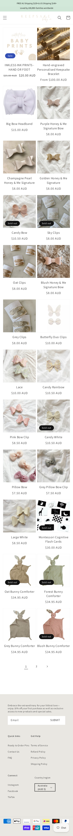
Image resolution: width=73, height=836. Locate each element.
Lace (19, 387)
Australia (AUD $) (42, 787)
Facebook (13, 791)
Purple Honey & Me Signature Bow (53, 126)
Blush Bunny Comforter (53, 646)
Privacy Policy (38, 757)
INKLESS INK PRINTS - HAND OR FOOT (19, 67)
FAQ (10, 757)
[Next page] (47, 666)
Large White (19, 537)
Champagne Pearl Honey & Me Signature (19, 180)
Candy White (53, 437)
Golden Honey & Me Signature (53, 180)
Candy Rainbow (53, 387)
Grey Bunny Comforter (19, 646)
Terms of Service (39, 745)
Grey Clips (19, 337)
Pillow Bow (19, 487)
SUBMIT (55, 720)
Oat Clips (19, 283)
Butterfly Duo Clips (53, 337)
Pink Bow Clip (19, 437)
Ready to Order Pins (18, 745)
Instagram (13, 784)
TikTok (11, 797)
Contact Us (13, 751)
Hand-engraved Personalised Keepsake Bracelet (53, 69)
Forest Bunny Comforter (53, 594)
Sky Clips (53, 233)
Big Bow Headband (19, 124)
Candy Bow (19, 233)
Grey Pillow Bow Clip (53, 487)
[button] (5, 17)
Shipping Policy (39, 763)
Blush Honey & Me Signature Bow (53, 285)
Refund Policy (38, 751)
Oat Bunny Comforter (19, 592)
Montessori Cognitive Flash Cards (54, 539)
